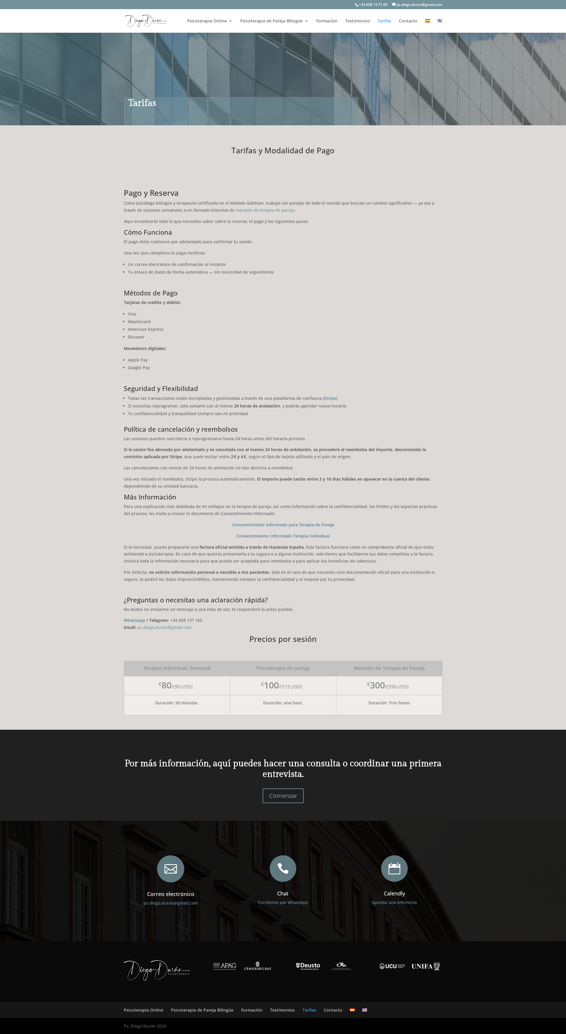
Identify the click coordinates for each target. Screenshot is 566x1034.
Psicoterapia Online (207, 21)
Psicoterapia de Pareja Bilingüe (271, 21)
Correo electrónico (170, 893)
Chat (283, 893)
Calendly (394, 893)
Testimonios (357, 21)
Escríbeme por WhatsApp (283, 902)
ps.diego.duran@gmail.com (171, 903)
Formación (327, 21)
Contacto (408, 21)
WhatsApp (134, 620)
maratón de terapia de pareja (265, 210)
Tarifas (384, 21)
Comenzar (283, 796)
